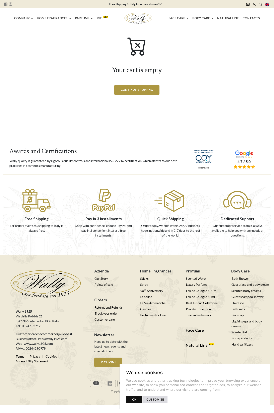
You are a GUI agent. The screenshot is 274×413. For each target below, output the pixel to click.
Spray (144, 284)
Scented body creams (246, 291)
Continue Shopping (137, 89)
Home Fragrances (52, 18)
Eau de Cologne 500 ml (201, 291)
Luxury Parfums (196, 284)
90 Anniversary (151, 291)
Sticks (144, 278)
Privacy (35, 356)
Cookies (51, 356)
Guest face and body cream (250, 284)
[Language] (267, 4)
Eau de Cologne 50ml (200, 297)
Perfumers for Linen (153, 315)
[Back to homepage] (138, 18)
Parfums (82, 18)
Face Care (176, 18)
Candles (145, 309)
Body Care (201, 18)
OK (134, 399)
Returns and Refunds (108, 307)
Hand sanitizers (242, 344)
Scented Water (196, 278)
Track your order (106, 313)
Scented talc (239, 332)
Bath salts (238, 309)
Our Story (101, 278)
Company (22, 18)
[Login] (254, 4)
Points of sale (103, 284)
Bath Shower (240, 278)
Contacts (251, 18)
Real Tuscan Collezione (202, 303)
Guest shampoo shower (247, 297)
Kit (99, 18)
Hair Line (237, 303)
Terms (20, 356)
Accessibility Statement (32, 361)
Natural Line (228, 18)
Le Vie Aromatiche (152, 303)
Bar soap (237, 315)
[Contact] (248, 4)
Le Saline (146, 297)
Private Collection (198, 309)
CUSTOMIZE (155, 399)
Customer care (104, 319)
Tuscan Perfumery (198, 315)
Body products (241, 338)
